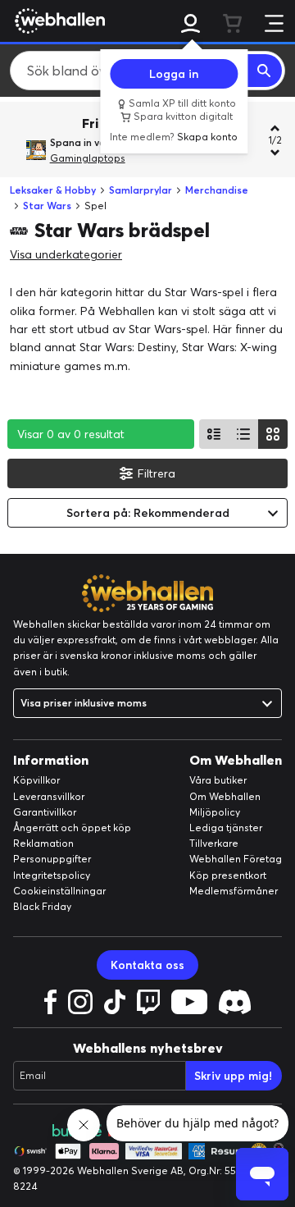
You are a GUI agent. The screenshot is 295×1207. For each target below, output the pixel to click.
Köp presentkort (227, 875)
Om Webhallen (225, 796)
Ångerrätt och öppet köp (72, 827)
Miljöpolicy (214, 812)
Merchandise (216, 190)
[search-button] (264, 70)
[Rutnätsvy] (273, 434)
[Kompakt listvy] (243, 434)
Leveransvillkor (48, 796)
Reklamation (43, 843)
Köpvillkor (36, 780)
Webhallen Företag (235, 859)
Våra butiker (218, 780)
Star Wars (47, 205)
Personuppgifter (52, 859)
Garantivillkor (44, 812)
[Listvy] (214, 434)
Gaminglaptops (87, 158)
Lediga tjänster (225, 827)
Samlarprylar (140, 190)
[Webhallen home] (57, 20)
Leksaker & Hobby (53, 190)
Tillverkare (213, 843)
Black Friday (42, 906)
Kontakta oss (147, 965)
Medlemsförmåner (233, 891)
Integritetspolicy (51, 875)
